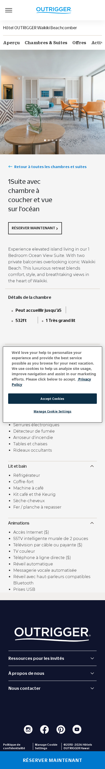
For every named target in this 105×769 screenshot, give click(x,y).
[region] (52, 384)
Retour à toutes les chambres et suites (50, 167)
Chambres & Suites (46, 42)
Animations (18, 523)
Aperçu (11, 42)
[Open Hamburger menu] (8, 10)
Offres (79, 42)
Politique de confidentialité (14, 746)
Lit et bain (17, 466)
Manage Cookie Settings (53, 411)
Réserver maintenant (33, 228)
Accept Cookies (52, 398)
